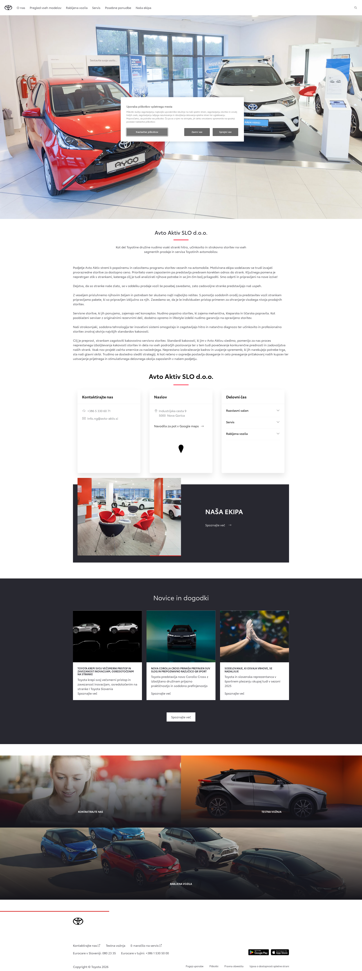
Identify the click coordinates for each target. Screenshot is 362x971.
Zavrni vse (197, 131)
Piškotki (213, 966)
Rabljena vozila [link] (77, 7)
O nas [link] (21, 7)
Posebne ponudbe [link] (118, 7)
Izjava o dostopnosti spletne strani (269, 966)
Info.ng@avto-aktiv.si (102, 418)
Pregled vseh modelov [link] (45, 7)
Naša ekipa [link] (143, 7)
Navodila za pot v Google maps (179, 426)
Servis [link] (96, 7)
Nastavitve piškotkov (147, 131)
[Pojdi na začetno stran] (8, 7)
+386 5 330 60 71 (98, 410)
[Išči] (355, 7)
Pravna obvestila (234, 966)
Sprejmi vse (225, 131)
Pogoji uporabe (194, 966)
